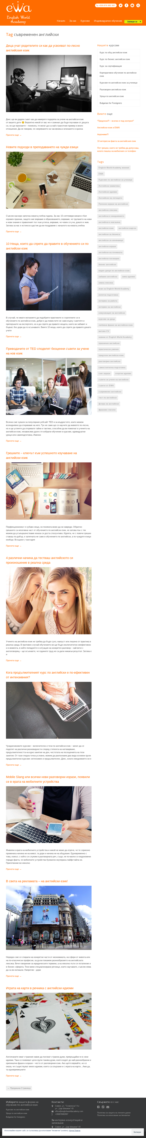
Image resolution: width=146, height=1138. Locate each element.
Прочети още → (14, 135)
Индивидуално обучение (108, 21)
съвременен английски (110, 392)
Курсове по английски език (17, 1110)
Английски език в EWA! (108, 127)
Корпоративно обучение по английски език (118, 74)
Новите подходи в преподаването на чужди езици (42, 147)
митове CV (104, 331)
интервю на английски (110, 307)
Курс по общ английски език (113, 52)
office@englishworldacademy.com (69, 1111)
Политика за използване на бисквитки (113, 1115)
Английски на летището (110, 198)
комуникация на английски (112, 313)
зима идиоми (128, 277)
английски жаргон (127, 228)
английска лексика (108, 210)
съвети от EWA (106, 386)
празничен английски (109, 343)
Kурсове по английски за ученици (115, 180)
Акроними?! (103, 134)
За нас (72, 21)
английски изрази (107, 246)
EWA (101, 174)
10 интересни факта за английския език (116, 141)
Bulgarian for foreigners (15, 1117)
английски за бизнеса (109, 234)
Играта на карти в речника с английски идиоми (39, 988)
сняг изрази (104, 373)
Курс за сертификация (111, 66)
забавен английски (108, 277)
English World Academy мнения (114, 168)
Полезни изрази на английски (113, 204)
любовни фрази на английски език (116, 325)
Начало (61, 21)
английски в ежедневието (111, 216)
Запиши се (132, 21)
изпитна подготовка (108, 295)
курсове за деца (107, 319)
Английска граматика (109, 186)
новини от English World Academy (115, 337)
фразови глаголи (107, 410)
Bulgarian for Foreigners (111, 103)
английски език (106, 228)
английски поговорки (109, 258)
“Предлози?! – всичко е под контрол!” (115, 121)
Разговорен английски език (113, 89)
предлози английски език (111, 355)
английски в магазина (109, 222)
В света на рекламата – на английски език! (37, 881)
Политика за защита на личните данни (113, 1113)
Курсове (85, 21)
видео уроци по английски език (114, 271)
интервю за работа (108, 301)
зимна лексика (106, 283)
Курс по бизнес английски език (115, 59)
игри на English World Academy (114, 289)
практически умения (109, 349)
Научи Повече (74, 1131)
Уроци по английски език (112, 96)
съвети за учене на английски (113, 380)
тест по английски (108, 398)
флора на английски (109, 404)
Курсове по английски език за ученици (118, 82)
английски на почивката (110, 252)
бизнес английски (107, 264)
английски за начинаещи (111, 240)
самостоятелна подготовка (112, 367)
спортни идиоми (123, 373)
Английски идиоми (108, 192)
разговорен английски (109, 361)
